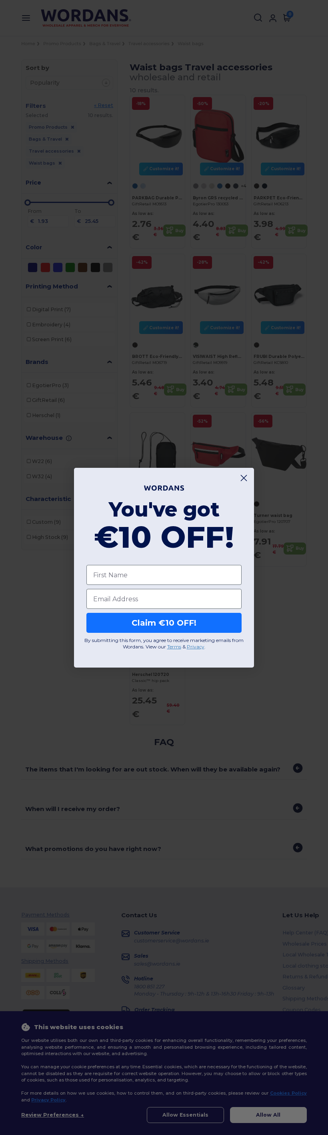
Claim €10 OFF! (164, 623)
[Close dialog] (244, 478)
